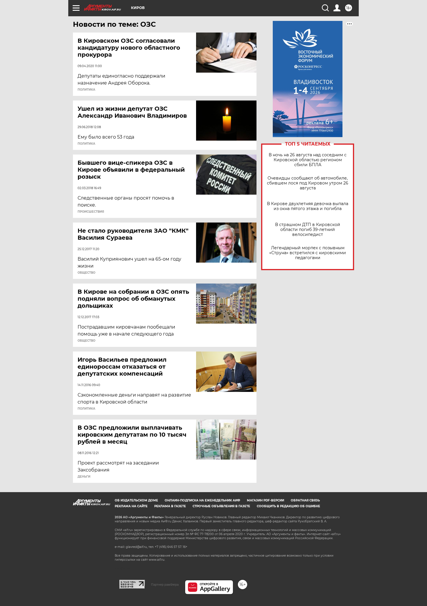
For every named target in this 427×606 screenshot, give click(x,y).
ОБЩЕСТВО (86, 272)
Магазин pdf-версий (265, 500)
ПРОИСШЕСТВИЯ (91, 211)
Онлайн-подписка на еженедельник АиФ (202, 500)
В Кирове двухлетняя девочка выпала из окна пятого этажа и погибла (307, 206)
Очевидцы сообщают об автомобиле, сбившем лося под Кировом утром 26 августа (307, 183)
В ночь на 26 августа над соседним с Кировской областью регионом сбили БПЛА (308, 160)
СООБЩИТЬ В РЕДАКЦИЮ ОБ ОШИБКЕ (288, 506)
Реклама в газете (170, 506)
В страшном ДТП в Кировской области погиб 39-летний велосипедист (307, 229)
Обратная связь (305, 500)
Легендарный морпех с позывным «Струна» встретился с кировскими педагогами (307, 252)
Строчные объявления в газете (221, 506)
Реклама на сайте (131, 506)
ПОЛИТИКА (86, 89)
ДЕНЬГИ (84, 476)
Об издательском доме (136, 500)
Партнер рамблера (165, 584)
